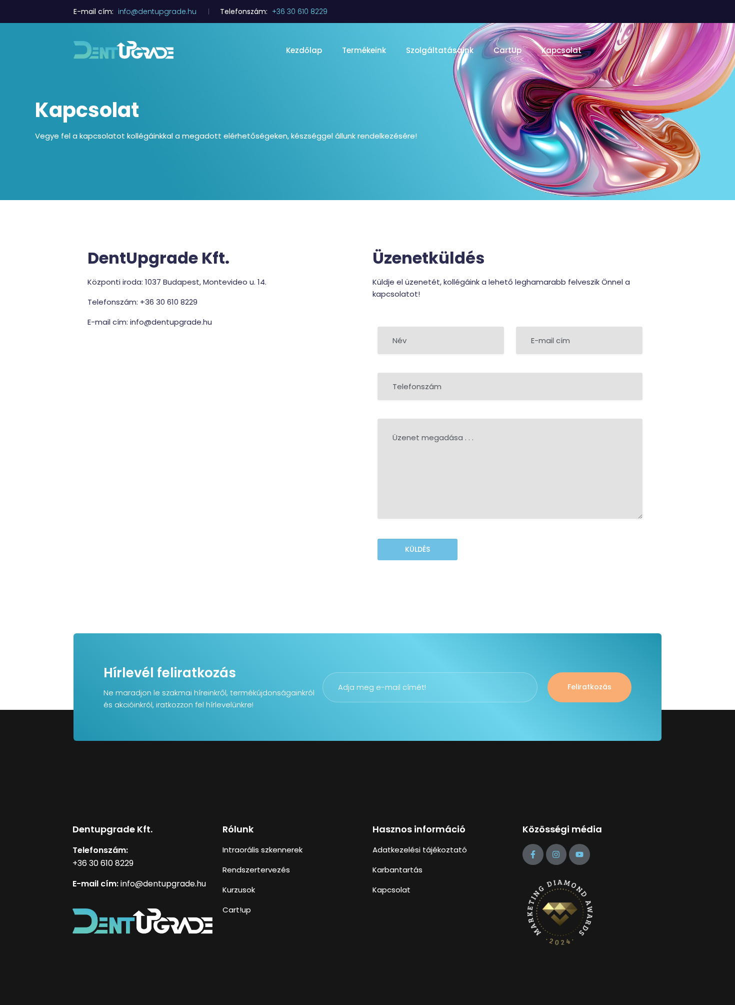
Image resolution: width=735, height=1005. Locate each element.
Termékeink (364, 50)
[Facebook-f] (533, 854)
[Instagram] (556, 854)
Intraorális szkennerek (262, 849)
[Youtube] (579, 854)
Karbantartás (397, 869)
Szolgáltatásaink (440, 50)
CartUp (508, 50)
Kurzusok (238, 889)
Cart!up (236, 909)
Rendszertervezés (256, 869)
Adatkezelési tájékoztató (419, 849)
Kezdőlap (304, 50)
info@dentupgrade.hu (157, 12)
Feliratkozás (590, 687)
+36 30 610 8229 (300, 12)
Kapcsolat (562, 50)
